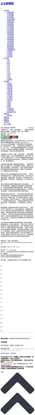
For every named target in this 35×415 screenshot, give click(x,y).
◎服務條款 (9, 362)
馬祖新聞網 (10, 44)
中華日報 (9, 95)
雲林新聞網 (10, 34)
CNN (8, 75)
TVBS (9, 76)
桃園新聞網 (10, 12)
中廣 (8, 72)
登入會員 (6, 353)
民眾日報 (9, 100)
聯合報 (9, 83)
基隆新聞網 (10, 22)
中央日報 (9, 98)
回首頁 (32, 127)
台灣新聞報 (10, 110)
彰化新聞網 (10, 29)
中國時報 (9, 84)
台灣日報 (9, 91)
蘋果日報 (9, 88)
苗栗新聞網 (10, 24)
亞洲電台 (9, 79)
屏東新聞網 (10, 39)
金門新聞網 (10, 43)
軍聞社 (9, 105)
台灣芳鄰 (9, 55)
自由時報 (9, 86)
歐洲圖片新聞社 (11, 112)
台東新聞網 (10, 41)
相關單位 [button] (6, 120)
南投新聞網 (10, 31)
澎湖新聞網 (10, 38)
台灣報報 (9, 51)
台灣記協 (9, 53)
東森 (8, 68)
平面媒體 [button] (6, 81)
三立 (8, 66)
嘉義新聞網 (10, 32)
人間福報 (9, 90)
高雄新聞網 (10, 14)
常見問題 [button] (6, 122)
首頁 (2, 127)
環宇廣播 (9, 56)
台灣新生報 (10, 108)
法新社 (9, 103)
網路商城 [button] (6, 119)
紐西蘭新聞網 (11, 49)
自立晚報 (9, 96)
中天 (8, 70)
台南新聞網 (10, 36)
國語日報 (9, 93)
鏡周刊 (9, 107)
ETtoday (9, 78)
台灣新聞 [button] (6, 10)
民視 (8, 65)
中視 (8, 61)
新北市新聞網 (11, 19)
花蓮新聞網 (10, 26)
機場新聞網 (10, 46)
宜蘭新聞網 (10, 20)
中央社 (9, 73)
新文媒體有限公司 (7, 363)
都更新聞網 (10, 48)
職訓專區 (9, 115)
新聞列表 (6, 127)
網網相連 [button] (6, 113)
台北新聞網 (7, 3)
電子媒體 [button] (6, 58)
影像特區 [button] (6, 117)
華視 (8, 63)
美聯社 (9, 101)
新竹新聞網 (10, 17)
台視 (8, 60)
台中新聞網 (10, 27)
